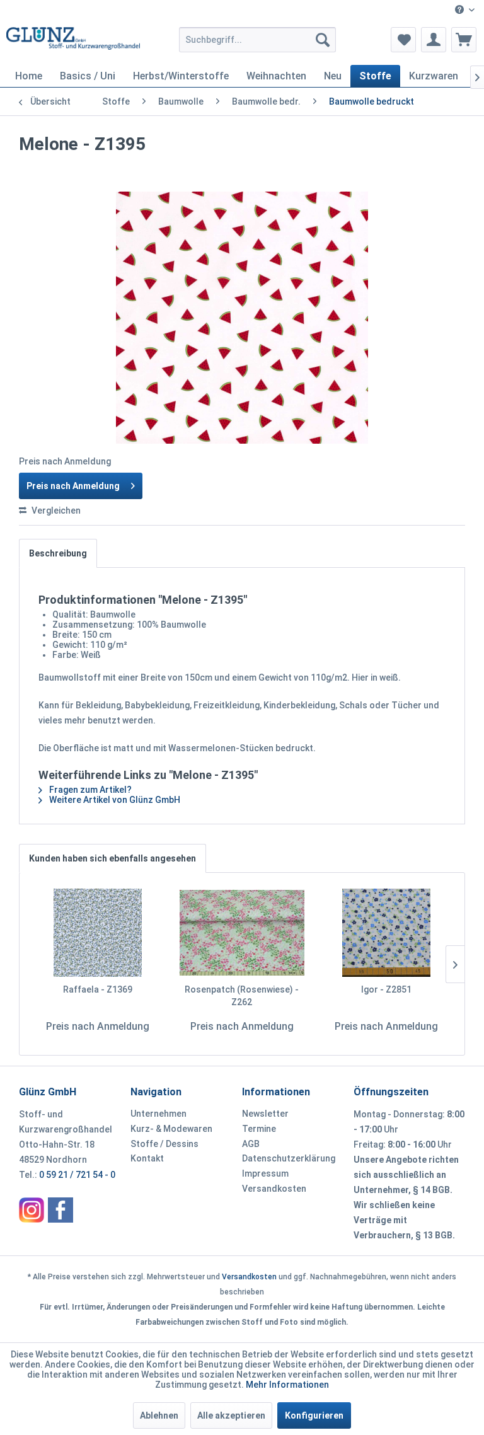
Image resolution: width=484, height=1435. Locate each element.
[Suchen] (322, 39)
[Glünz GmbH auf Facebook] (60, 1210)
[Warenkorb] (463, 39)
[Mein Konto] (433, 39)
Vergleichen (55, 510)
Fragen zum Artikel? (89, 790)
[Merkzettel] (403, 39)
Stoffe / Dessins (164, 1144)
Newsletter (265, 1114)
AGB (251, 1144)
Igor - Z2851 (386, 989)
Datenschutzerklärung (288, 1158)
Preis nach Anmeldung (73, 486)
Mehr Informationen (287, 1385)
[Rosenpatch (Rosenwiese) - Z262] (242, 933)
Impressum (265, 1173)
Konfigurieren (314, 1415)
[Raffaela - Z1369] (98, 933)
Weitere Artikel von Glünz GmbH (113, 800)
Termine (259, 1129)
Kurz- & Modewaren (171, 1129)
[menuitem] (465, 10)
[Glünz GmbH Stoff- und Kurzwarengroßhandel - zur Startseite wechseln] (73, 43)
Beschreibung (58, 553)
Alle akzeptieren (231, 1415)
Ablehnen (159, 1415)
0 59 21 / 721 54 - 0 (77, 1175)
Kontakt (147, 1158)
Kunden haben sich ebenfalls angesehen (112, 858)
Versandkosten (274, 1189)
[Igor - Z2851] (386, 933)
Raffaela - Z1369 (97, 989)
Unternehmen (158, 1114)
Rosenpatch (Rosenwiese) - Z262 (242, 995)
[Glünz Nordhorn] (31, 1210)
